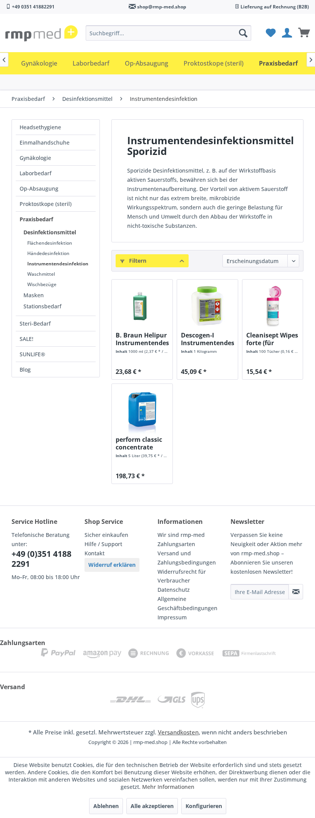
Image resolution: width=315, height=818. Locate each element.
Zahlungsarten (176, 544)
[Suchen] (243, 33)
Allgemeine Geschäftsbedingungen (187, 603)
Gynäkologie (35, 157)
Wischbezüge (41, 284)
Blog (25, 369)
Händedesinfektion (48, 253)
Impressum (172, 617)
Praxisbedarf (36, 219)
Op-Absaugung (39, 188)
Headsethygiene (40, 127)
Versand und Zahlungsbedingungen (187, 558)
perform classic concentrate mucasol (139, 443)
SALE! (26, 338)
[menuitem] (168, 33)
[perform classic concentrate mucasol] (142, 411)
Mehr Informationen (168, 786)
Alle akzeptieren (152, 806)
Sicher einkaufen (106, 534)
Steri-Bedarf (35, 323)
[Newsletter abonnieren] (295, 591)
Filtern (137, 260)
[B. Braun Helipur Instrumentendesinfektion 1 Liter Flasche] (142, 306)
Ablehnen (106, 806)
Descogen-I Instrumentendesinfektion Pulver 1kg (207, 339)
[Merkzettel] (269, 33)
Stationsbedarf (42, 306)
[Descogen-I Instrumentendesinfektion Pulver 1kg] (207, 306)
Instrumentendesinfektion (57, 263)
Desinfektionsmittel (49, 232)
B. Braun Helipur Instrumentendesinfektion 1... (142, 339)
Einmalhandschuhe (45, 142)
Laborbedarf (35, 173)
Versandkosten (178, 732)
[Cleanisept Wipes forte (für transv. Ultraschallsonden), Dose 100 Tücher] (272, 306)
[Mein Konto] (286, 33)
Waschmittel (41, 274)
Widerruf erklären (112, 564)
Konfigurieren (204, 806)
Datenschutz (174, 589)
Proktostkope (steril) (45, 203)
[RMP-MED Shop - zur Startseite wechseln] (41, 34)
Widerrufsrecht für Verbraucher (182, 576)
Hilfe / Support (103, 544)
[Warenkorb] (303, 33)
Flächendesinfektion (49, 243)
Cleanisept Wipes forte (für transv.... (272, 339)
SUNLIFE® (32, 354)
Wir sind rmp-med (181, 534)
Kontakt (94, 553)
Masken (33, 295)
